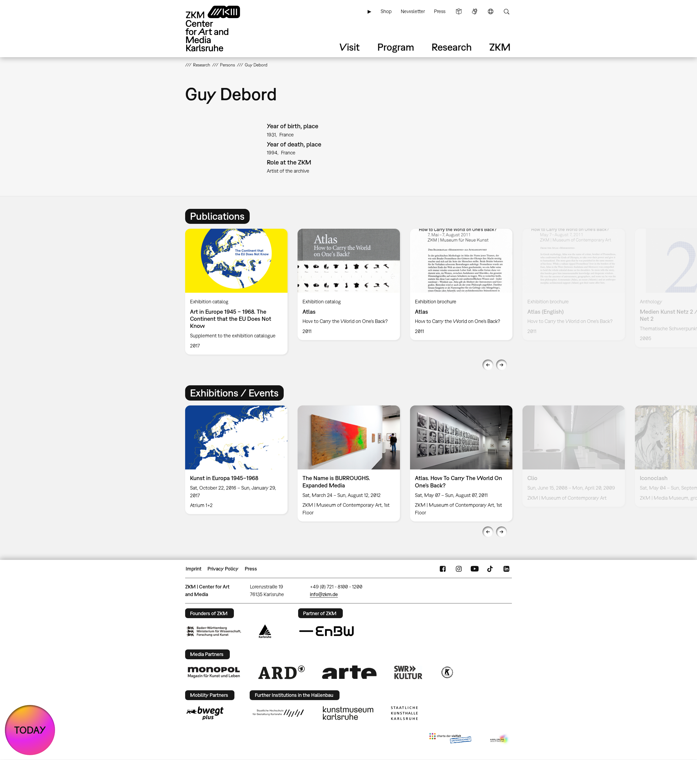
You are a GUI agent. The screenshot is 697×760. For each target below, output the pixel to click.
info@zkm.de (324, 594)
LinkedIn (506, 568)
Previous (487, 364)
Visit (350, 47)
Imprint (193, 569)
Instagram (458, 568)
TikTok (490, 568)
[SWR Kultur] (408, 672)
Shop (386, 11)
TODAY (30, 730)
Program (395, 47)
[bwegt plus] (205, 713)
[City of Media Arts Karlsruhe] (500, 739)
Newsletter (413, 11)
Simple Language (458, 11)
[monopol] (214, 672)
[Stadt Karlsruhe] (265, 631)
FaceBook (442, 568)
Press (439, 11)
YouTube (474, 568)
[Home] (220, 28)
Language (490, 11)
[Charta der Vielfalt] (450, 739)
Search (506, 11)
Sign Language (474, 11)
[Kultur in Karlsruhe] (447, 672)
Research (452, 47)
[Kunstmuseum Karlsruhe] (348, 713)
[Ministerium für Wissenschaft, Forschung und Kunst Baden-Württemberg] (214, 631)
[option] (236, 292)
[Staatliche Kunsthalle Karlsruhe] (404, 713)
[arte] (349, 672)
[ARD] (281, 672)
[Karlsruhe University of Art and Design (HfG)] (278, 713)
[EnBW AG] (326, 631)
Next (501, 364)
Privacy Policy (223, 569)
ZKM (499, 47)
